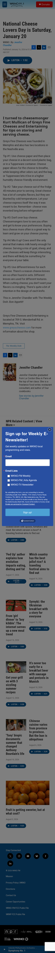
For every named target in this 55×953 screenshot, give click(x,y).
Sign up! (27, 512)
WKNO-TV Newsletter (22, 484)
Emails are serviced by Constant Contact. (20, 504)
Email (8, 456)
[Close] (50, 429)
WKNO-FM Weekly (21, 475)
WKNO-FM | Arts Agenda (24, 480)
